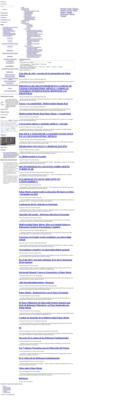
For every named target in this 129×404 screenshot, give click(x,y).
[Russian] (72, 14)
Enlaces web (42, 66)
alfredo (9, 126)
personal (5, 120)
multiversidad (8, 124)
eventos (2, 126)
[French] (63, 10)
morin (15, 120)
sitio (1, 123)
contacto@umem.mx (10, 152)
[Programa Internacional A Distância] (9, 46)
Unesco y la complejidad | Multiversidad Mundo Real (43, 103)
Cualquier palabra (35, 64)
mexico (17, 124)
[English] (63, 9)
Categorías (60, 66)
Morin (7, 130)
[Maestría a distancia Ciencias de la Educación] (10, 60)
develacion (6, 125)
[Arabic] (69, 9)
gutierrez (12, 126)
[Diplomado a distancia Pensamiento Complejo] (10, 79)
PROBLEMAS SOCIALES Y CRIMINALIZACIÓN (43, 146)
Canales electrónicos (32, 66)
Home (20, 59)
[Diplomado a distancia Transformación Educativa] (9, 85)
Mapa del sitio (4, 147)
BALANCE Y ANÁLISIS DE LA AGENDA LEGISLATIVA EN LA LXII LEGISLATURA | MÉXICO (46, 135)
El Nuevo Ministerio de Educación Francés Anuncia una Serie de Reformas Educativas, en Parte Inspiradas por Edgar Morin (44, 305)
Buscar (49, 62)
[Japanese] (69, 12)
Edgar (13, 128)
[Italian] (62, 12)
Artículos (48, 66)
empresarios (15, 131)
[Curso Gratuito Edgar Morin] (10, 90)
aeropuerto (3, 129)
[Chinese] (75, 9)
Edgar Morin (11, 394)
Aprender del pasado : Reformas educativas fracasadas (44, 214)
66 (20, 328)
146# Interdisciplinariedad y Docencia (36, 282)
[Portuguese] (64, 14)
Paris (2, 128)
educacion (3, 131)
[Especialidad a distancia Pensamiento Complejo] (10, 68)
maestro (5, 126)
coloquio (14, 129)
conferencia (17, 125)
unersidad (7, 131)
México (2, 132)
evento (5, 132)
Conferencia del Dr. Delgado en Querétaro (38, 204)
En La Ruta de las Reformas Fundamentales (39, 358)
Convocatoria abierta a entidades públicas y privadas (43, 124)
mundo (10, 125)
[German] (69, 10)
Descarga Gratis (4, 109)
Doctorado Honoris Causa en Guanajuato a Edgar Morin (45, 272)
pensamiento (13, 123)
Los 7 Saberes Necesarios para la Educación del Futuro (44, 348)
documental (8, 123)
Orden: (21, 65)
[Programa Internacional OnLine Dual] (10, 40)
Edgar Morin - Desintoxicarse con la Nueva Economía (43, 292)
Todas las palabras (25, 64)
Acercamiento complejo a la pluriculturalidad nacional (44, 249)
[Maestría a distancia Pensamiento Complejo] (9, 59)
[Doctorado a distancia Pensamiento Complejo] (9, 53)
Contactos (54, 66)
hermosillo (13, 124)
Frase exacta (43, 64)
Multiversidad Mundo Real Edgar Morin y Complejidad (45, 113)
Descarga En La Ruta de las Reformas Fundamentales (44, 338)
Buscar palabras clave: (25, 62)
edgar (10, 120)
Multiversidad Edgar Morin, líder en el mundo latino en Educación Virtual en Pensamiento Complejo (44, 225)
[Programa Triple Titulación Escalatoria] (10, 43)
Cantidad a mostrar (23, 70)
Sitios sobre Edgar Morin (30, 368)
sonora (11, 131)
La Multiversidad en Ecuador (32, 156)
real (13, 125)
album (2, 120)
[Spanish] (63, 16)
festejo (16, 126)
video (4, 128)
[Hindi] (74, 10)
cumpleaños (8, 128)
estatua (2, 125)
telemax (11, 129)
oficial (4, 123)
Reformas (23, 378)
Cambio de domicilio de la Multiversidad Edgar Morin (44, 317)
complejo (2, 124)
